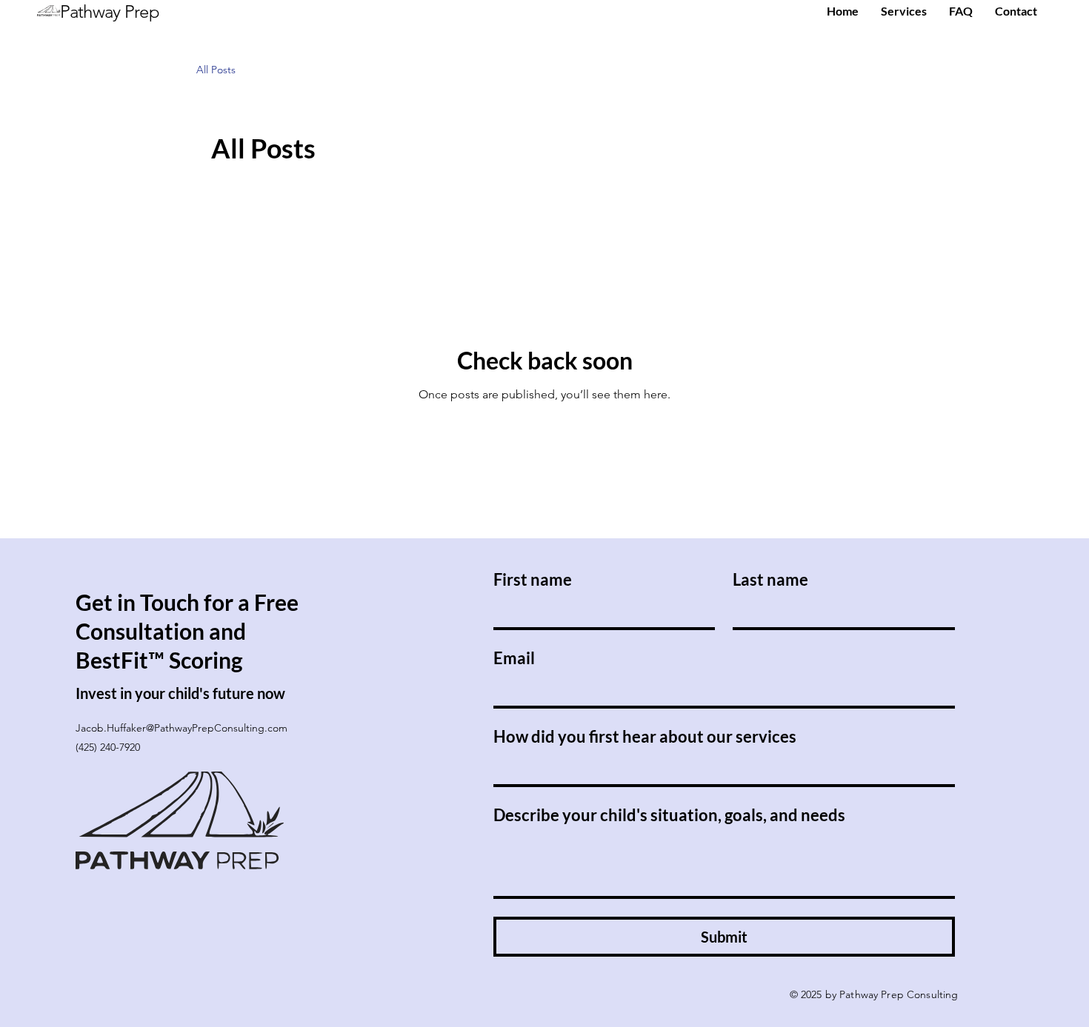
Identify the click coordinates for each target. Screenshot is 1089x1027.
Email (514, 658)
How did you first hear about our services (644, 736)
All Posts (216, 69)
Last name (770, 579)
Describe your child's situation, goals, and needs (669, 815)
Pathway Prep (109, 11)
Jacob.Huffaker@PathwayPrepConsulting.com (181, 728)
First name (532, 579)
